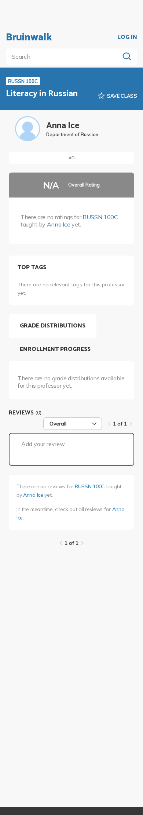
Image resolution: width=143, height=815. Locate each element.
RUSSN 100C (100, 217)
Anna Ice (58, 224)
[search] (64, 56)
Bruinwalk (29, 37)
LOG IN (127, 37)
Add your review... (44, 444)
